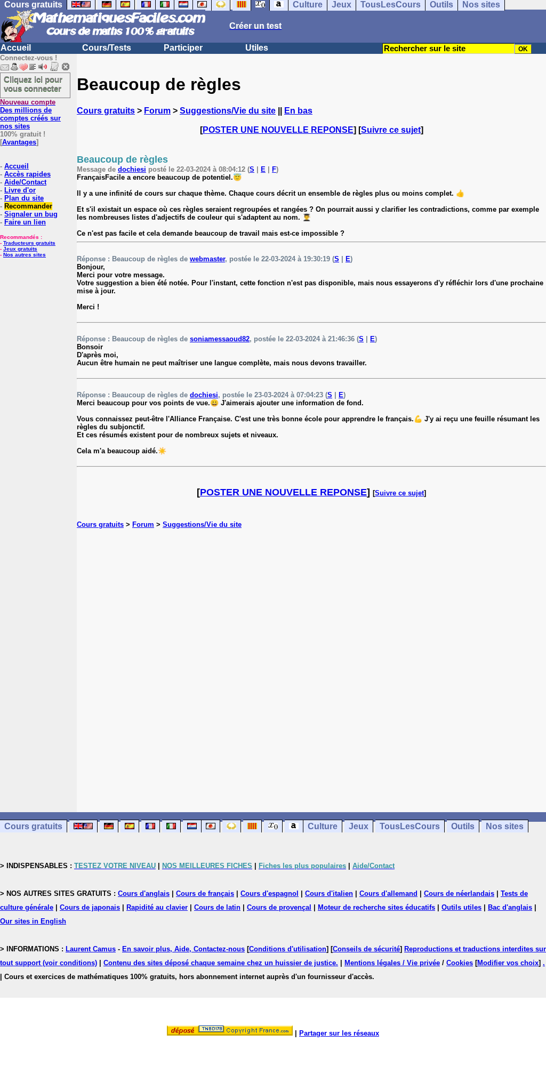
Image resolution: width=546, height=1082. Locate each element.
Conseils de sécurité (366, 949)
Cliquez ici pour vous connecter (33, 84)
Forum (157, 110)
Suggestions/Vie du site (228, 110)
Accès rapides (27, 174)
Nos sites (505, 826)
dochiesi (132, 169)
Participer (183, 47)
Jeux (358, 826)
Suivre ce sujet (391, 129)
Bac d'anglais (510, 907)
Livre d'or (20, 190)
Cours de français (205, 893)
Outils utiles (461, 907)
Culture (323, 826)
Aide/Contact (25, 182)
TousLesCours (410, 826)
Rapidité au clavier (157, 907)
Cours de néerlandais (459, 893)
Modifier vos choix (508, 963)
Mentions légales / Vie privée (392, 963)
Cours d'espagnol (269, 893)
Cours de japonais (90, 907)
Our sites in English (33, 921)
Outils (463, 826)
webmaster (207, 259)
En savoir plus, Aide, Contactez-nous (183, 949)
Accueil (16, 47)
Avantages (19, 142)
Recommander (28, 206)
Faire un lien (25, 222)
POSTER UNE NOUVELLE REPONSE (278, 129)
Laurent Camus (91, 949)
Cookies (459, 963)
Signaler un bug (31, 214)
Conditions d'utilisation (287, 949)
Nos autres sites (24, 255)
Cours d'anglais (144, 893)
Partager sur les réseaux (339, 1033)
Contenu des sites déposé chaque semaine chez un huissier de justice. (220, 963)
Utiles (256, 47)
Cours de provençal (279, 907)
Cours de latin (217, 907)
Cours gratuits (106, 110)
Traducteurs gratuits (29, 243)
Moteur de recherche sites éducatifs (376, 907)
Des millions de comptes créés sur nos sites (30, 114)
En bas (298, 110)
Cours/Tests (106, 47)
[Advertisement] (311, 659)
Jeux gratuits (20, 249)
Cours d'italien (329, 893)
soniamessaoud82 (220, 339)
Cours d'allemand (388, 893)
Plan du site (24, 198)
